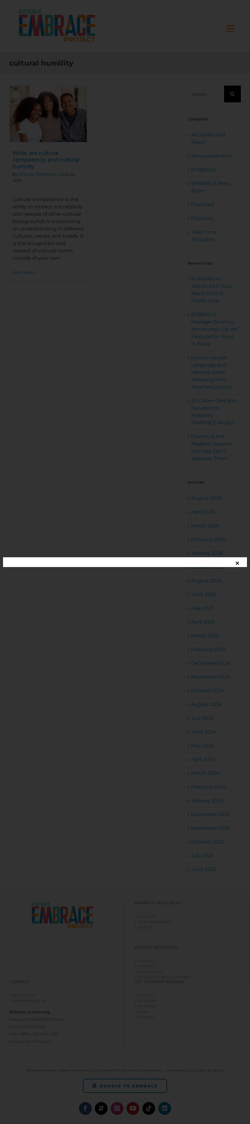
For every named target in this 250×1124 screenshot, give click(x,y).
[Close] (237, 563)
